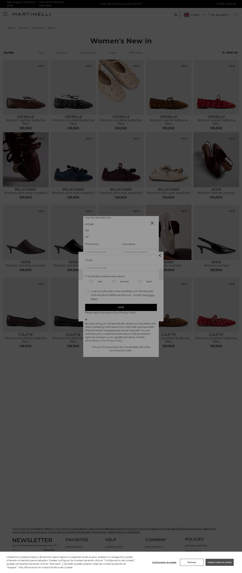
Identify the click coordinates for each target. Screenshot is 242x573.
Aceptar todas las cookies (220, 562)
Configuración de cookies (164, 562)
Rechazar (192, 562)
